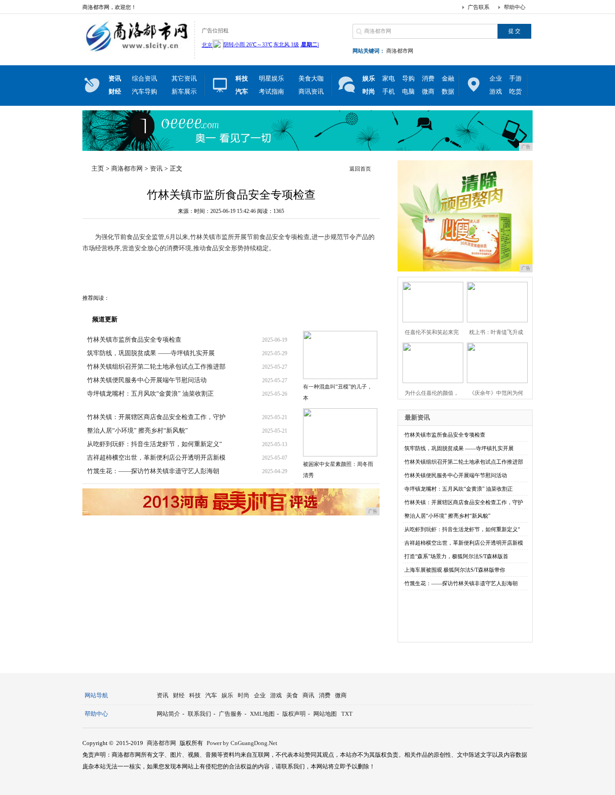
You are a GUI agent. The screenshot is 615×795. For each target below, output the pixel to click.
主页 (97, 168)
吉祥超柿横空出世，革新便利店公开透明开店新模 (156, 457)
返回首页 (360, 169)
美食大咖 (311, 78)
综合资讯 (144, 78)
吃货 (515, 91)
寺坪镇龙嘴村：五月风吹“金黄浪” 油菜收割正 (150, 393)
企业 (495, 78)
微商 (428, 91)
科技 (195, 695)
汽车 (211, 695)
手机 (388, 91)
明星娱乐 (271, 78)
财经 (179, 695)
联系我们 (199, 713)
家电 (388, 78)
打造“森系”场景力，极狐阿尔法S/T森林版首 (456, 556)
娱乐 (227, 695)
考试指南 (271, 91)
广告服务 (230, 713)
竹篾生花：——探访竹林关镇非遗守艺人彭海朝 (153, 471)
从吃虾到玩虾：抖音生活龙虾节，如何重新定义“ (154, 444)
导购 (408, 78)
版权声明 (294, 713)
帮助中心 (514, 7)
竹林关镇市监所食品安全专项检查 (134, 339)
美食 (292, 695)
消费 (428, 78)
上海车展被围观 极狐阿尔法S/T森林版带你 (454, 570)
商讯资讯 (311, 91)
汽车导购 (144, 91)
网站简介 (168, 713)
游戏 (495, 91)
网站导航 (96, 695)
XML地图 (262, 713)
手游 (515, 78)
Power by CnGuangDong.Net (242, 743)
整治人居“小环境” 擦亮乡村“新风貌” (137, 430)
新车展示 (184, 91)
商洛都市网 (399, 51)
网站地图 (325, 713)
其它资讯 (184, 78)
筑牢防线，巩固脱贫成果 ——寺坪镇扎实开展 (151, 353)
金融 (448, 78)
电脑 (408, 91)
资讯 (156, 168)
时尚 (243, 695)
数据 (448, 91)
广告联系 (478, 7)
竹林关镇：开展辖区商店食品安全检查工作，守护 (156, 417)
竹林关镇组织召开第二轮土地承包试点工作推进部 (156, 366)
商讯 (308, 695)
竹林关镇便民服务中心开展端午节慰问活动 (147, 380)
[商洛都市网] (136, 51)
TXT (347, 713)
